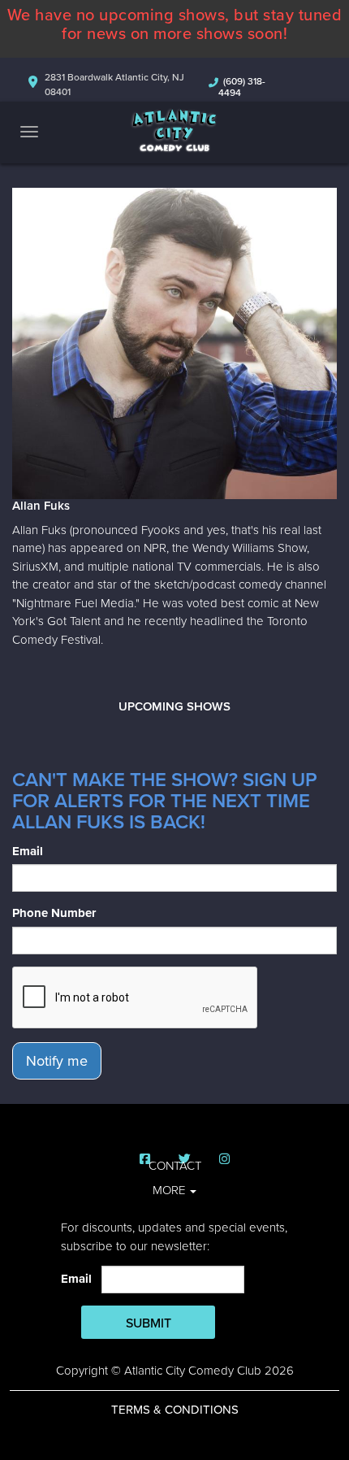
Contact (175, 1165)
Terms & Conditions (175, 1409)
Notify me (57, 1061)
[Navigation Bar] (29, 132)
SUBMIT (148, 1323)
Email (27, 851)
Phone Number (54, 913)
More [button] (170, 1190)
